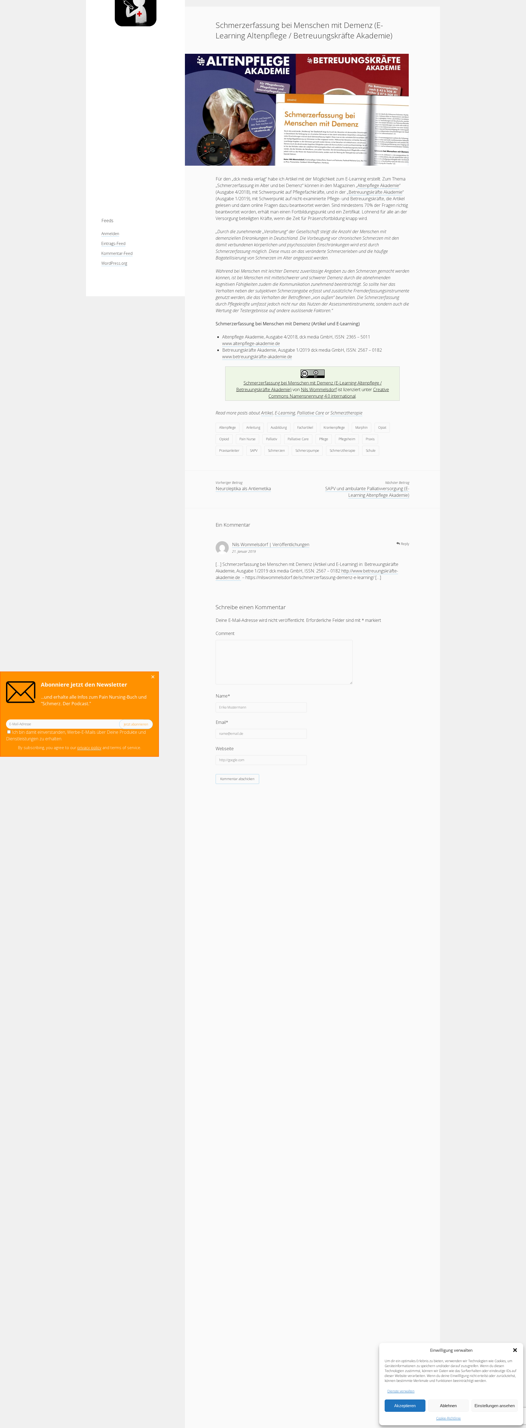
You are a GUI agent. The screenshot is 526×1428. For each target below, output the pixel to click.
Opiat (382, 427)
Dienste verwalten (400, 1391)
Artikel (267, 413)
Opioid (224, 439)
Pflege (323, 439)
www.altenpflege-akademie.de (251, 343)
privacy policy (89, 747)
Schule (371, 450)
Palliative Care (310, 413)
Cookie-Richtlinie (448, 1418)
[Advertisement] (135, 121)
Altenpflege (227, 427)
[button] (515, 1350)
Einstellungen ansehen (494, 1405)
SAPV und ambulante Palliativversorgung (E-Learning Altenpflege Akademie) (367, 492)
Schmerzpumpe (307, 450)
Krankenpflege (334, 427)
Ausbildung (279, 427)
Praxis (370, 439)
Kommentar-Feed (117, 253)
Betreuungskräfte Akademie (375, 192)
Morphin (361, 427)
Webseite (225, 749)
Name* (223, 696)
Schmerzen (276, 450)
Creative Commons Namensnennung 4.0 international (328, 392)
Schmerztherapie (346, 413)
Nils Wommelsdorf (319, 389)
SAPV (254, 450)
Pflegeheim (347, 439)
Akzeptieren (405, 1405)
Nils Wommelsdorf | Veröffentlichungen (270, 544)
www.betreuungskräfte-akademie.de (257, 357)
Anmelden (110, 233)
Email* (222, 722)
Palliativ (271, 439)
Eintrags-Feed (113, 243)
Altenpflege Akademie (378, 185)
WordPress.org (114, 263)
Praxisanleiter (229, 450)
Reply (405, 543)
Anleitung (253, 427)
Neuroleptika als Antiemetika (243, 489)
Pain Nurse (247, 439)
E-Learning (285, 413)
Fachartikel (305, 427)
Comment (225, 633)
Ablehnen (448, 1405)
